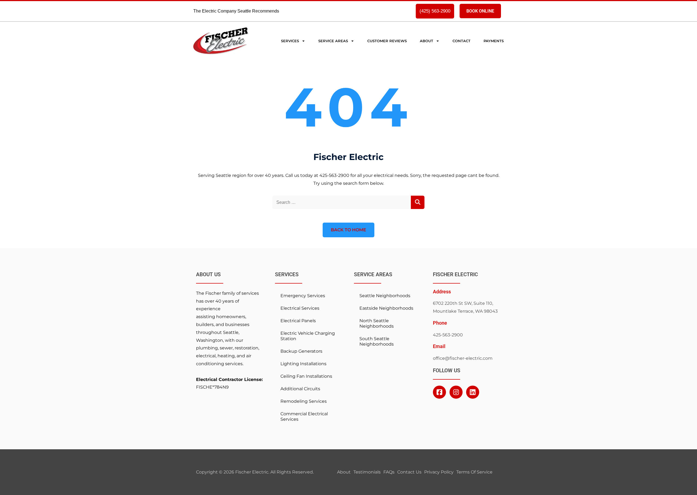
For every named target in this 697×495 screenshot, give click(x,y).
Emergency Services (302, 295)
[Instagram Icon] (456, 392)
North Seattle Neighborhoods (376, 323)
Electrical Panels (298, 320)
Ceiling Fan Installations (306, 376)
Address (442, 291)
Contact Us (409, 472)
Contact (461, 41)
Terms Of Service (474, 472)
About (426, 41)
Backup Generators (301, 351)
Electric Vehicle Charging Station (307, 336)
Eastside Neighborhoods (386, 308)
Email (439, 346)
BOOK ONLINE (480, 11)
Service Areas (333, 41)
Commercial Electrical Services (304, 416)
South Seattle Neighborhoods (376, 341)
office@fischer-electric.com (463, 358)
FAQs (389, 472)
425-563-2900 (448, 334)
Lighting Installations (303, 363)
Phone (440, 323)
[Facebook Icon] (439, 392)
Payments (494, 41)
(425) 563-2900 (435, 11)
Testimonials (367, 472)
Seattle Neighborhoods (384, 295)
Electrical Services (299, 308)
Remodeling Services (303, 401)
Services (290, 41)
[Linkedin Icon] (472, 392)
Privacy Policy (439, 472)
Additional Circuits (300, 388)
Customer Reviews (387, 41)
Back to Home (348, 229)
